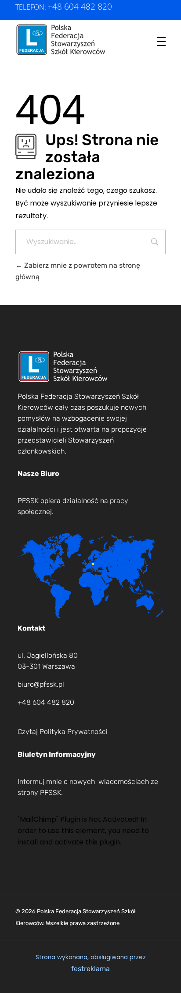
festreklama (90, 969)
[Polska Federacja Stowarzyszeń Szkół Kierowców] (61, 39)
